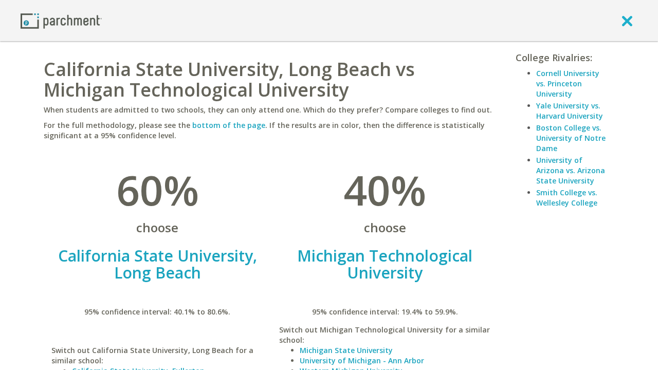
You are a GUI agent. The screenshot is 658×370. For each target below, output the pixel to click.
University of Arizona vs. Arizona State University (570, 170)
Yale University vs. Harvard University (569, 111)
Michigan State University (346, 350)
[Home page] (61, 20)
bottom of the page (228, 125)
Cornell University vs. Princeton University (567, 83)
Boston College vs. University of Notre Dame (571, 138)
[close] (627, 20)
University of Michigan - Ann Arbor (362, 360)
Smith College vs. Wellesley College (566, 198)
